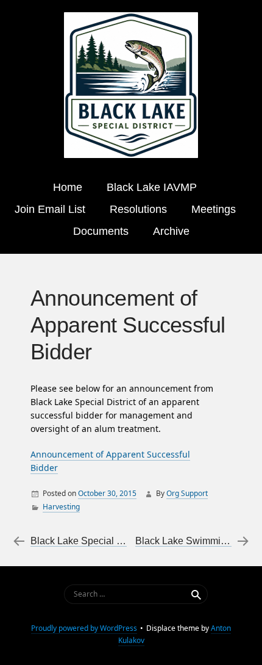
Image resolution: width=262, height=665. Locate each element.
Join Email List (50, 209)
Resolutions (138, 209)
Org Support (187, 493)
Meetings (213, 209)
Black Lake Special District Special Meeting (124, 541)
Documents (101, 231)
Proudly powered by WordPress (84, 628)
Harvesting (61, 506)
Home (67, 187)
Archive (171, 231)
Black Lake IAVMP (152, 187)
